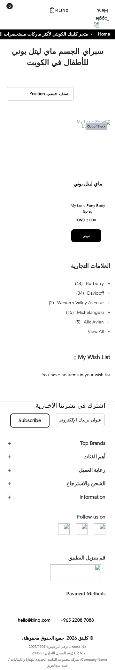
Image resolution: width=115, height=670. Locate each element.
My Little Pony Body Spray (88, 213)
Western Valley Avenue (80, 308)
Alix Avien (94, 327)
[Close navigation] (6, 6)
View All (96, 336)
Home (104, 39)
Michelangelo (90, 317)
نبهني (86, 240)
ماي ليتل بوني (88, 188)
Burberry (95, 288)
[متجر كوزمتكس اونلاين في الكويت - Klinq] (57, 10)
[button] (71, 132)
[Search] (18, 12)
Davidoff (95, 298)
